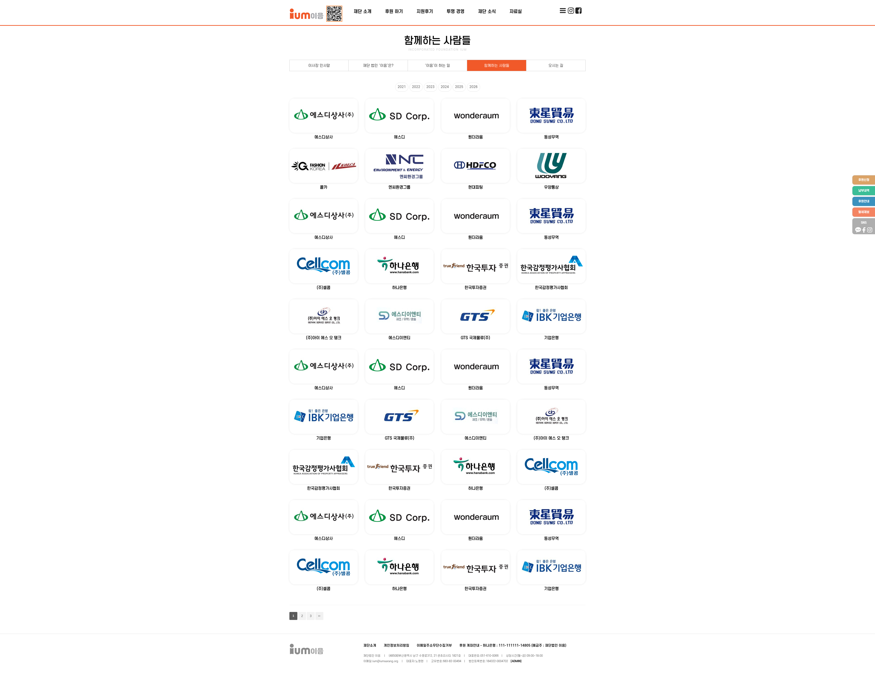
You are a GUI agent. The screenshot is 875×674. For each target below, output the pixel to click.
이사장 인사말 (319, 66)
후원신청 (863, 180)
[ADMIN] (516, 661)
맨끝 (319, 616)
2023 (430, 87)
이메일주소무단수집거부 (434, 646)
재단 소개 (362, 11)
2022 (416, 87)
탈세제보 (863, 212)
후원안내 (863, 201)
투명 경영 (455, 11)
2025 (459, 87)
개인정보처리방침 (396, 646)
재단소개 (369, 646)
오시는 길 (555, 66)
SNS (864, 222)
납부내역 (863, 190)
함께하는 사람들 (496, 66)
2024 (445, 87)
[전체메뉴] (563, 3)
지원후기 (425, 11)
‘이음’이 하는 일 (437, 66)
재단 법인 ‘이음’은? (378, 66)
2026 (473, 87)
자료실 (516, 11)
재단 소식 (487, 11)
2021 (402, 87)
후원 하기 (394, 11)
